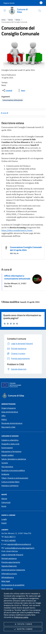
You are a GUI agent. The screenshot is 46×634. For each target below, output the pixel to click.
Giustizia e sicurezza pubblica (13, 470)
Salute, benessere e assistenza (13, 459)
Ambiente (5, 474)
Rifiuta (24, 624)
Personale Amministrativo (11, 423)
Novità (10, 19)
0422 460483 (10, 540)
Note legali (5, 581)
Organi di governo (8, 408)
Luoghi (4, 519)
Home (3, 19)
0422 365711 (10, 536)
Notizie (17, 19)
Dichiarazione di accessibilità (12, 585)
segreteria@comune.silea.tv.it (19, 544)
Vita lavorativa (7, 466)
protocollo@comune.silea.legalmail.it (19, 548)
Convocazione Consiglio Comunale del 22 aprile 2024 (26, 249)
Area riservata (7, 588)
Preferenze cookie (21, 617)
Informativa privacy (9, 573)
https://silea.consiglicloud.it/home (17, 230)
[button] (9, 3)
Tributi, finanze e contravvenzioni (14, 478)
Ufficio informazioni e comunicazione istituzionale (17, 277)
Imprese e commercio (9, 485)
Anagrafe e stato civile (10, 443)
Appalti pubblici (7, 455)
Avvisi (3, 506)
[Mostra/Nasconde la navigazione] (4, 10)
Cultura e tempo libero (10, 481)
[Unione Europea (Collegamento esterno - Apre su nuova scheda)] (23, 385)
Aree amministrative (9, 411)
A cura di (4, 112)
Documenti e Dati (8, 427)
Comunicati (5, 502)
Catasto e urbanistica (9, 440)
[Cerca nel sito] (39, 11)
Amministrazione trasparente (13, 569)
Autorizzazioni (7, 447)
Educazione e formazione (11, 451)
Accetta (25, 629)
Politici (4, 419)
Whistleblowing (7, 577)
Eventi (4, 523)
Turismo (4, 462)
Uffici (3, 415)
